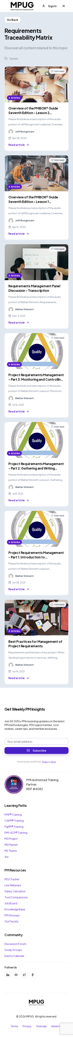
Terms (53, 762)
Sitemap (41, 1026)
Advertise (57, 1026)
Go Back (12, 19)
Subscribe (39, 750)
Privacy (45, 762)
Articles (15, 97)
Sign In (52, 6)
